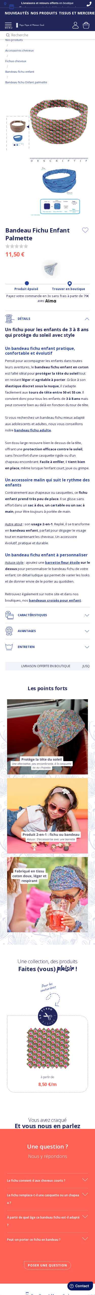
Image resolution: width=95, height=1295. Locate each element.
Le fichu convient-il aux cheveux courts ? (36, 1180)
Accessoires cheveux (19, 50)
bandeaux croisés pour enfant (55, 600)
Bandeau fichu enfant (19, 71)
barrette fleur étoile (62, 562)
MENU (8, 27)
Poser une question (47, 1265)
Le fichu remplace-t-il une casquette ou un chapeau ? (43, 1199)
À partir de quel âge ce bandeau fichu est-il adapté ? (43, 1221)
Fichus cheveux (15, 61)
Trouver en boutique (68, 289)
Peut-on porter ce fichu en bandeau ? (34, 1239)
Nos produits (14, 40)
